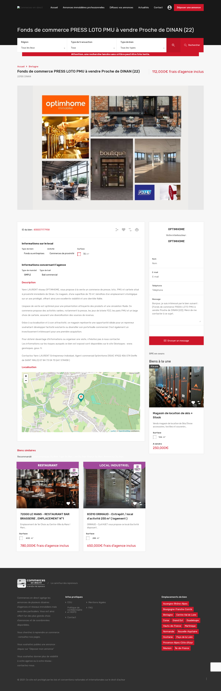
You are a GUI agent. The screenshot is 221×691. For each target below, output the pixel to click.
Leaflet (113, 431)
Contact (158, 7)
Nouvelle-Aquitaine (187, 631)
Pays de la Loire (184, 637)
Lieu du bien (80, 456)
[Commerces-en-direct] (30, 7)
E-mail (155, 272)
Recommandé (24, 456)
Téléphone (157, 286)
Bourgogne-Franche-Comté (177, 609)
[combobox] (42, 48)
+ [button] (26, 376)
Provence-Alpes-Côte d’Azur (178, 642)
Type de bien (127, 42)
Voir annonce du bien (48, 499)
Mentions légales (97, 602)
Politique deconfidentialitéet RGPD (74, 610)
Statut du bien (95, 456)
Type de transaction (81, 42)
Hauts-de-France (172, 626)
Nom (154, 259)
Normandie (168, 631)
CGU (69, 602)
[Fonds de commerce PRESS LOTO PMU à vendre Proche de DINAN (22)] (81, 398)
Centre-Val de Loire (186, 614)
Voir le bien (176, 399)
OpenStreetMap (124, 431)
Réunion (167, 648)
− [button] (26, 380)
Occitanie (168, 637)
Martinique (190, 626)
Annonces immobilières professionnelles (83, 7)
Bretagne (33, 66)
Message (156, 299)
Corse (166, 620)
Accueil (54, 7)
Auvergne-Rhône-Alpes (175, 603)
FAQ (90, 608)
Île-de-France (182, 648)
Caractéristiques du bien (45, 456)
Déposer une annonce (189, 7)
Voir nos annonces (176, 250)
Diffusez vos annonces (121, 7)
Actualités (143, 7)
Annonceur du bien (113, 456)
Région (24, 42)
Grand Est (178, 620)
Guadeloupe (193, 620)
